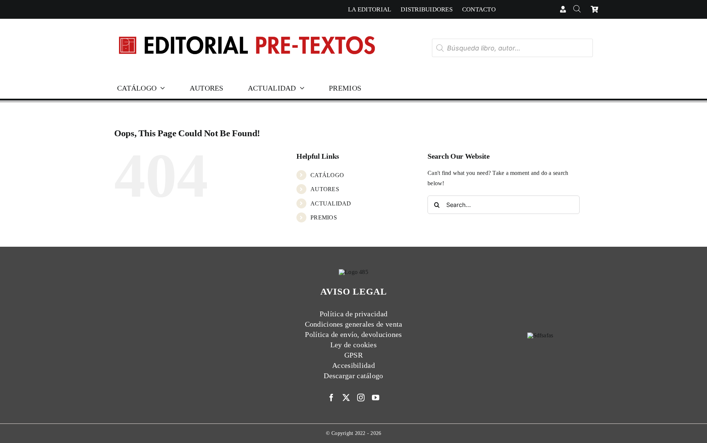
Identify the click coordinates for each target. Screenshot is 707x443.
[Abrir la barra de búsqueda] (576, 9)
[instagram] (361, 397)
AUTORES (324, 189)
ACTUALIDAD (330, 203)
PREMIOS (323, 217)
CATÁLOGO (327, 175)
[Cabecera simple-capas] (246, 29)
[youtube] (375, 397)
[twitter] (346, 397)
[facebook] (331, 397)
